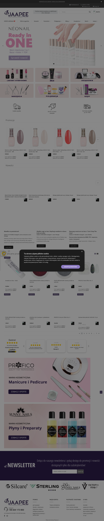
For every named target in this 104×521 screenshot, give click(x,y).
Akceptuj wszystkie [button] (70, 266)
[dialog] (52, 260)
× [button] (81, 251)
